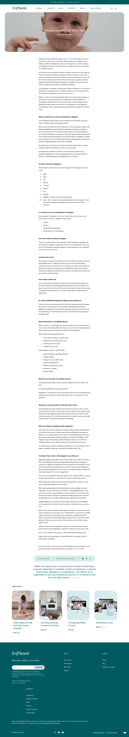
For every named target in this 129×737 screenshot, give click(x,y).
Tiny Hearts (20, 732)
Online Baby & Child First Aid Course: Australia (22, 625)
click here (75, 549)
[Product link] (23, 612)
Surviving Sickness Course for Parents (50, 624)
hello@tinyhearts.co (25, 681)
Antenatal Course (104, 623)
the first (69, 59)
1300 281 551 (22, 683)
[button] (112, 8)
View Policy (15, 676)
